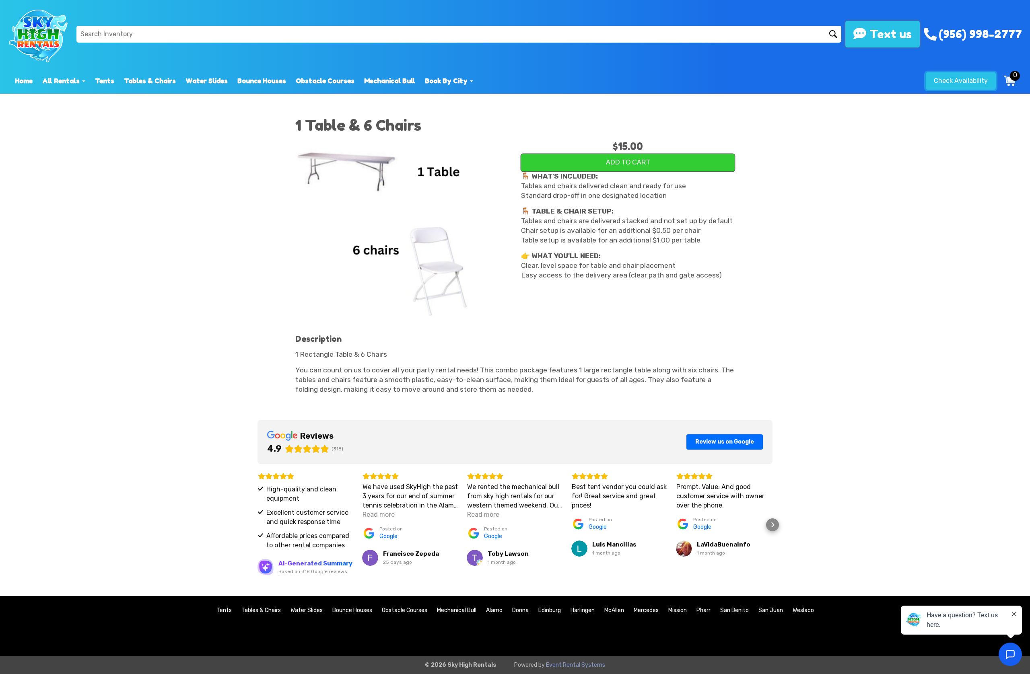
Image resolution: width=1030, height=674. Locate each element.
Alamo (494, 610)
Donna (520, 610)
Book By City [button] (447, 81)
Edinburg (549, 610)
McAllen (614, 610)
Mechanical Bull (389, 81)
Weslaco (803, 610)
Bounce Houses (261, 81)
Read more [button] (379, 514)
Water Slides (206, 81)
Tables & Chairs (150, 81)
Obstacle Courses (325, 81)
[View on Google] (370, 558)
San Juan (770, 610)
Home (24, 81)
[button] (257, 524)
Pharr (703, 610)
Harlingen (583, 610)
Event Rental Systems (575, 665)
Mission (677, 610)
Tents (104, 81)
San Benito (734, 610)
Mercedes (646, 610)
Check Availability (961, 80)
